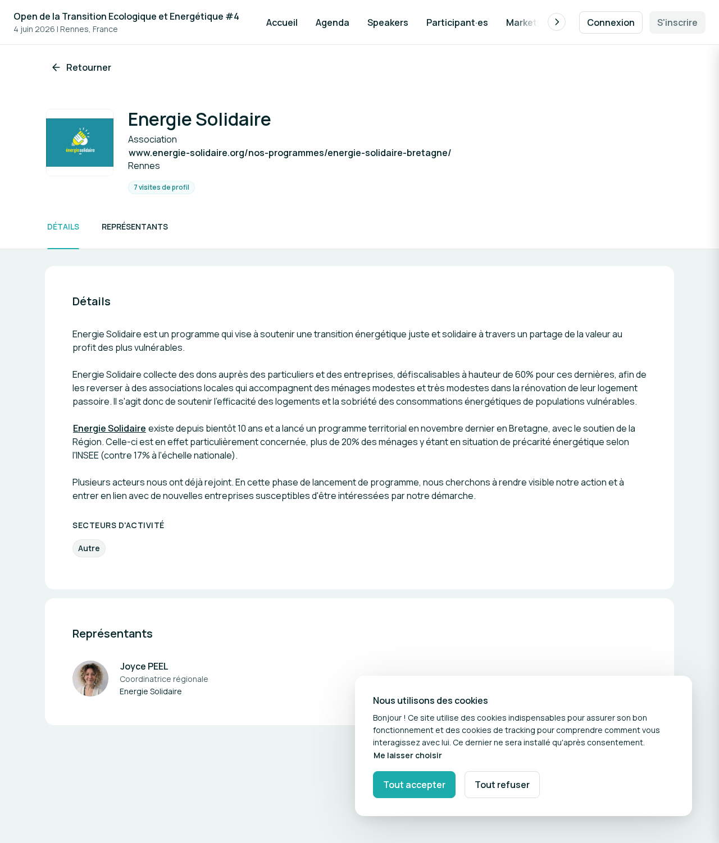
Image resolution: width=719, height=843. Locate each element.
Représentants (135, 226)
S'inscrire (677, 22)
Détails (63, 226)
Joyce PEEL (144, 666)
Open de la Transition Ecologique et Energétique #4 (126, 16)
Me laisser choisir (408, 755)
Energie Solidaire (109, 428)
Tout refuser (502, 784)
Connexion (611, 22)
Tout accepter (414, 784)
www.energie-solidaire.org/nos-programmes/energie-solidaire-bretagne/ (290, 152)
